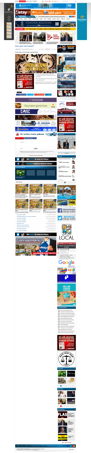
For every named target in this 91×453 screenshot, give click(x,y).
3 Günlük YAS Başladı (63, 324)
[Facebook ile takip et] (70, 16)
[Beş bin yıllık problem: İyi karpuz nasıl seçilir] (62, 374)
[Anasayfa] (17, 16)
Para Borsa (26, 445)
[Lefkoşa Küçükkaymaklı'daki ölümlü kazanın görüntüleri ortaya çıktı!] (71, 401)
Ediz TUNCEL (62, 174)
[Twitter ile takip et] (71, 16)
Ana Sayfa (16, 1)
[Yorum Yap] (46, 49)
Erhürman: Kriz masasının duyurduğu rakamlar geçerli (65, 333)
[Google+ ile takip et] (73, 16)
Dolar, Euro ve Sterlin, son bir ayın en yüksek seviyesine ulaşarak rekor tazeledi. (35, 196)
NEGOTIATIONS (59, 445)
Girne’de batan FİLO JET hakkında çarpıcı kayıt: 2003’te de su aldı (66, 327)
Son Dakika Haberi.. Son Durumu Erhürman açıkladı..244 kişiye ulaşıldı (65, 330)
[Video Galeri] (31, 16)
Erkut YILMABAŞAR (64, 160)
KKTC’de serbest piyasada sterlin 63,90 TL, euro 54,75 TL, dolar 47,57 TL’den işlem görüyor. (50, 211)
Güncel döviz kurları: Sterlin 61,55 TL (23, 226)
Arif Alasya (63, 164)
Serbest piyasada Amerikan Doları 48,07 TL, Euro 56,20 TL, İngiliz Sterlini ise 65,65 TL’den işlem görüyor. (21, 196)
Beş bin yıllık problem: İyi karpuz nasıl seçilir (20, 177)
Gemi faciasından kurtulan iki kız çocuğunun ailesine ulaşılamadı (52, 43)
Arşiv (30, 1)
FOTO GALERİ (60, 368)
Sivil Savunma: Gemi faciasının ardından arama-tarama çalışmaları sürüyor (66, 314)
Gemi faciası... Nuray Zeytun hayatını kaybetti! (65, 328)
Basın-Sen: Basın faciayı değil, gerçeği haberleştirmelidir (49, 16)
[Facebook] (16, 49)
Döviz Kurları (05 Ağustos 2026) (35, 210)
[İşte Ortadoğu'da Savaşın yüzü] (62, 381)
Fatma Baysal (65, 169)
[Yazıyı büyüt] (55, 49)
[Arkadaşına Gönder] (47, 49)
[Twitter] (18, 49)
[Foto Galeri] (23, 16)
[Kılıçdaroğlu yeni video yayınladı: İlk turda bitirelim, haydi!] (71, 394)
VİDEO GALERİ (60, 389)
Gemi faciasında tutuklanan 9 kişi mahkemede (65, 311)
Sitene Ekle (34, 1)
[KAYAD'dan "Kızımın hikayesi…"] (62, 401)
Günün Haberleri (22, 1)
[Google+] (19, 49)
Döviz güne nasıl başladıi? (21, 221)
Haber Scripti (71, 449)
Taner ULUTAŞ (64, 178)
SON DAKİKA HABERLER (62, 307)
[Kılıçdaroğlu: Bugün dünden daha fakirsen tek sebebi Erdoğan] (62, 394)
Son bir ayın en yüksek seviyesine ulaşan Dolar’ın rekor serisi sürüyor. (49, 195)
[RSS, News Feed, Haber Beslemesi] (74, 16)
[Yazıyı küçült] (52, 49)
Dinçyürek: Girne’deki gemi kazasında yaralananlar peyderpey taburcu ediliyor (65, 312)
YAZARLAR (60, 156)
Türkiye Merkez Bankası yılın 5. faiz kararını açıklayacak (26, 216)
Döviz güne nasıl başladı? (21, 214)
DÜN (70, 442)
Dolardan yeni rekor (20, 223)
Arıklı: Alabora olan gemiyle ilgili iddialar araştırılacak (65, 43)
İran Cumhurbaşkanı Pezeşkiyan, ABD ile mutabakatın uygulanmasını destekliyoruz (48, 29)
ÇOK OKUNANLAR (61, 409)
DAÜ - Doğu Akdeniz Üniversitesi (35, 445)
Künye (27, 1)
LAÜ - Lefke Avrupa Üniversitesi (50, 445)
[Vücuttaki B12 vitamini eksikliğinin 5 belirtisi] (71, 381)
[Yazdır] (49, 49)
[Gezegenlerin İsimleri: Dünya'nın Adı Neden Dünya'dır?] (71, 374)
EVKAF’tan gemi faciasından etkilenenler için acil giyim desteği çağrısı (66, 332)
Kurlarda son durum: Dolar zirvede (23, 225)
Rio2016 (42, 445)
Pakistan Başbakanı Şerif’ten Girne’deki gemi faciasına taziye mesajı (66, 317)
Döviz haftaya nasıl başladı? (22, 230)
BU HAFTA (67, 442)
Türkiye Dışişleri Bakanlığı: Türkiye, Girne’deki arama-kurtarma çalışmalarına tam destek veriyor (25, 43)
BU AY (63, 442)
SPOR (22, 445)
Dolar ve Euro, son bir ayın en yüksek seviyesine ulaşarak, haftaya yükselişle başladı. (22, 211)
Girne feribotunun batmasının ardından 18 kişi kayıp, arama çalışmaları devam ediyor (66, 316)
